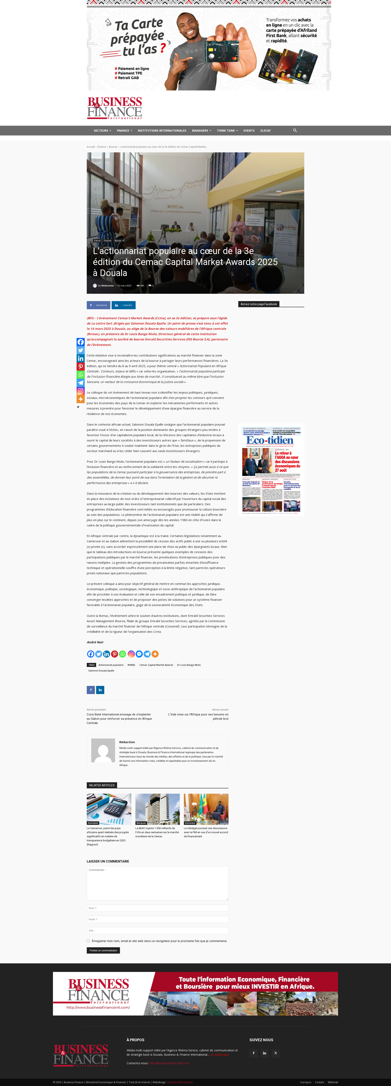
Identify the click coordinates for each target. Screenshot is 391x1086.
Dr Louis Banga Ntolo (189, 664)
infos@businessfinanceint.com (169, 1063)
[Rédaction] (95, 286)
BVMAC (131, 664)
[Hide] (78, 407)
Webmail (333, 1082)
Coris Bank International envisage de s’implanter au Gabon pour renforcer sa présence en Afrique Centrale (119, 719)
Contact (319, 1082)
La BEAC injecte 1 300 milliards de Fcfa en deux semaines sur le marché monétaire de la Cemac (157, 832)
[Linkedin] (106, 654)
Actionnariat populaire (111, 664)
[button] (295, 130)
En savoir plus (220, 1054)
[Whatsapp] (122, 654)
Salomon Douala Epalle (101, 670)
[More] (155, 654)
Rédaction (107, 285)
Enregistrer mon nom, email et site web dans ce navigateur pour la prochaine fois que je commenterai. (159, 941)
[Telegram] (147, 654)
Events (97, 240)
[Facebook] (90, 654)
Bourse (113, 147)
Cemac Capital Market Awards (156, 664)
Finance (102, 147)
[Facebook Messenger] (139, 654)
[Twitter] (98, 654)
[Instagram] (131, 654)
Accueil (91, 147)
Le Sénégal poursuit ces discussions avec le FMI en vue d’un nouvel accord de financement (206, 832)
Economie (93, 823)
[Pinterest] (114, 654)
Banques (141, 823)
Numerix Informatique (180, 1082)
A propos (305, 1082)
